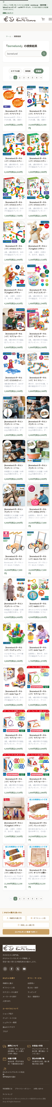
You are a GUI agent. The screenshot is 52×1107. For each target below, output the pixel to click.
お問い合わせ (38, 1088)
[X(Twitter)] (17, 968)
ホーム (8, 36)
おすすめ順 (15, 71)
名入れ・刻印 (33, 987)
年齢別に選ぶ (8, 983)
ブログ (5, 1031)
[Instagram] (5, 968)
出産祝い (31, 983)
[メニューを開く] (50, 19)
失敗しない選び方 (27, 925)
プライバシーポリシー (23, 1088)
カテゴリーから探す (10, 992)
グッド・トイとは (10, 1018)
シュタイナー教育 (10, 1022)
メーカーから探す (10, 996)
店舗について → (8, 13)
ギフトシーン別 (39, 918)
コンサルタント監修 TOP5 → (26, 932)
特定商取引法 (7, 1088)
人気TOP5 (6, 1001)
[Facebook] (11, 968)
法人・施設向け (34, 996)
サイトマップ (7, 1094)
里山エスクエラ (9, 1027)
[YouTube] (24, 968)
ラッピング (32, 992)
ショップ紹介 (8, 1013)
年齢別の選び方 (15, 918)
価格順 (27, 71)
